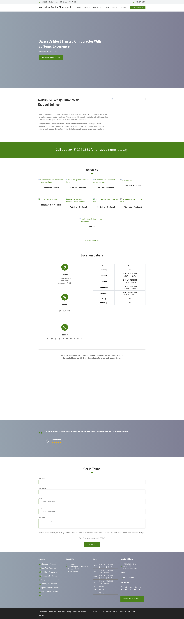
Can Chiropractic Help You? (78, 567)
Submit (92, 545)
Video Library (73, 571)
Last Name (42, 488)
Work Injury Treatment (49, 592)
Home (79, 7)
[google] (48, 339)
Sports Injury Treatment (50, 588)
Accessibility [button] (43, 612)
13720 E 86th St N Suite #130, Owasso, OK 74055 (58, 2)
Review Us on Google (132, 599)
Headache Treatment (49, 576)
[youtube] (67, 339)
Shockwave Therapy (48, 564)
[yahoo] (78, 339)
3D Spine (71, 564)
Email (41, 498)
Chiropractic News (74, 569)
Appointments (138, 7)
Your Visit (96, 7)
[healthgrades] (71, 339)
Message (42, 518)
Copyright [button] (52, 612)
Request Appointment (51, 58)
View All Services (92, 241)
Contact (124, 7)
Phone (41, 508)
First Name (42, 479)
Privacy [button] (69, 612)
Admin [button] (41, 615)
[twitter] (63, 339)
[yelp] (56, 339)
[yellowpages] (74, 339)
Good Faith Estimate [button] (79, 612)
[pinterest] (59, 339)
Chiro (106, 7)
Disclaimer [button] (61, 612)
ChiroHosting (131, 611)
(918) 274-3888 (140, 2)
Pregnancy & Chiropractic (50, 580)
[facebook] (52, 339)
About (86, 7)
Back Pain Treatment (48, 568)
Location (115, 7)
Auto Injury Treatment (49, 584)
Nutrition (44, 596)
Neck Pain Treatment (49, 572)
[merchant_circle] (81, 339)
